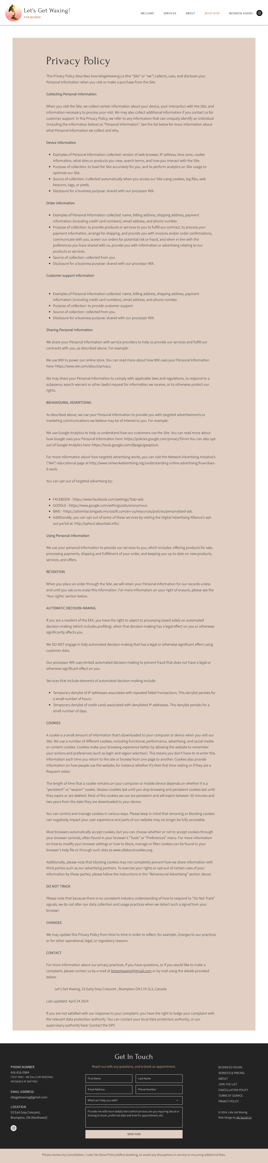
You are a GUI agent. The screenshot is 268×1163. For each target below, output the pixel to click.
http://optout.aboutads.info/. (97, 523)
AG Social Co (244, 1117)
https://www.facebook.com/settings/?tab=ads (108, 499)
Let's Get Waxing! (47, 10)
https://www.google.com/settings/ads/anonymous (108, 505)
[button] (240, 13)
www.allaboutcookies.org (132, 849)
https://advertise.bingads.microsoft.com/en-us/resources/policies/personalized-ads (127, 511)
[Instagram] (259, 13)
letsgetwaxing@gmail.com (131, 970)
